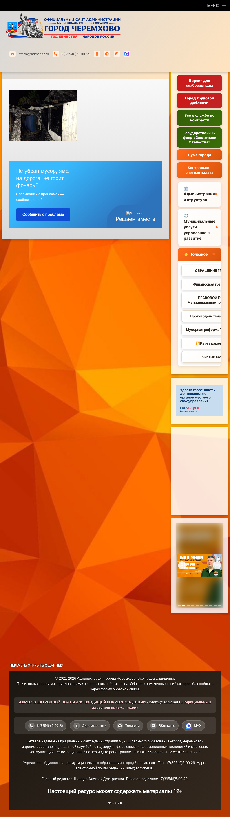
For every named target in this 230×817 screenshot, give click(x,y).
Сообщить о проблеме (43, 214)
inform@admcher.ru (33, 54)
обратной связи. (126, 689)
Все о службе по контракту (199, 117)
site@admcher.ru (139, 768)
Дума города (199, 155)
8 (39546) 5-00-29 (75, 54)
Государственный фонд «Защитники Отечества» (199, 138)
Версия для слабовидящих (199, 83)
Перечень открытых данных (36, 665)
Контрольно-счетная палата (199, 170)
